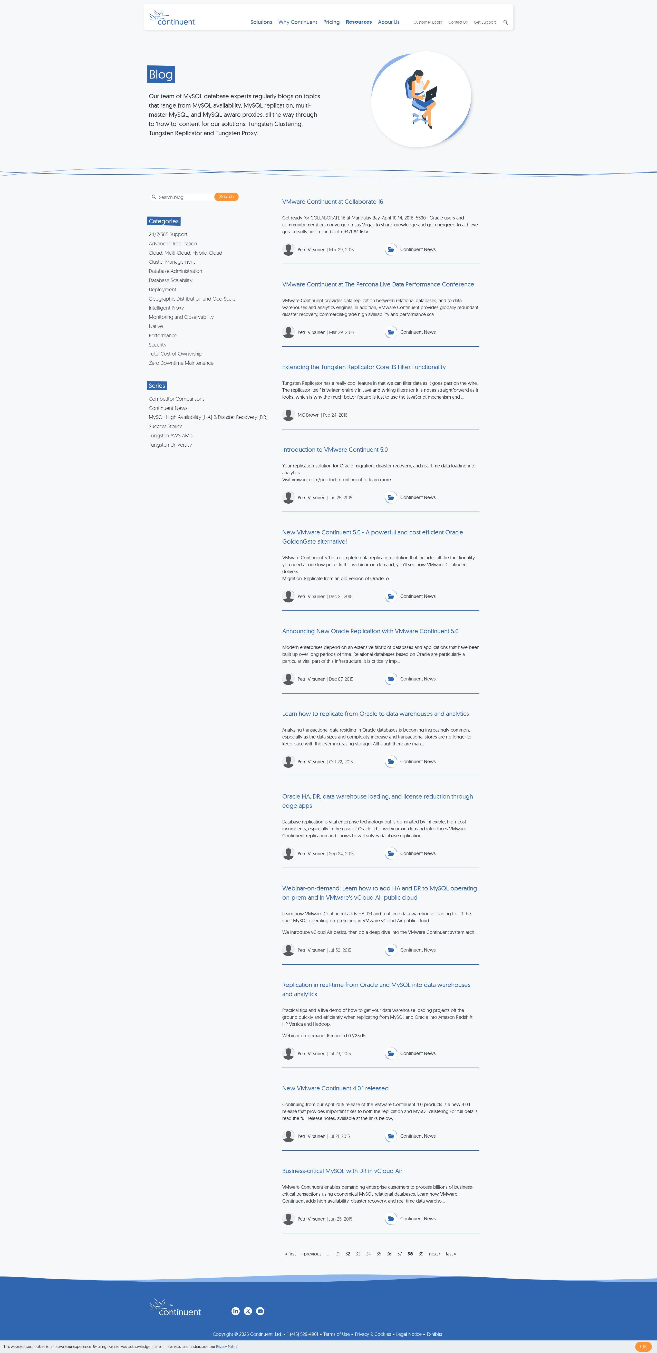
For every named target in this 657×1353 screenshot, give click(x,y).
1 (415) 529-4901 (302, 1334)
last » (451, 1254)
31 (338, 1254)
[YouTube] (260, 1311)
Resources (359, 22)
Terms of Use (336, 1334)
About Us (389, 22)
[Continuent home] (172, 17)
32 (347, 1254)
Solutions (261, 22)
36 (389, 1254)
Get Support (485, 22)
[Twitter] (248, 1311)
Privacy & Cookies (373, 1334)
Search (505, 22)
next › (434, 1254)
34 (368, 1254)
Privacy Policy (226, 1346)
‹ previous (311, 1254)
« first (290, 1254)
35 (378, 1254)
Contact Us (458, 22)
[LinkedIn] (235, 1311)
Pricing (331, 22)
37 (399, 1254)
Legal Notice (409, 1334)
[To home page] (175, 1306)
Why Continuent (297, 22)
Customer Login (427, 22)
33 (358, 1254)
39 (421, 1254)
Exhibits (434, 1334)
